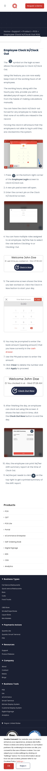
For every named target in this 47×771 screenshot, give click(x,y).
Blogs (4, 677)
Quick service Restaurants (12, 589)
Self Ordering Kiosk (13, 542)
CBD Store (5, 607)
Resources (9, 644)
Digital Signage (11, 548)
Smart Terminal (8, 701)
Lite (3, 693)
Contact (5, 670)
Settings (19, 761)
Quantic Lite (6, 631)
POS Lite (8, 523)
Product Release (8, 654)
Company (9, 660)
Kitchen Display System (11, 704)
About (4, 666)
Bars (3, 592)
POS (35, 31)
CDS (7, 560)
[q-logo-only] (15, 6)
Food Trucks (6, 599)
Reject (23, 765)
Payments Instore (13, 625)
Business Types (11, 579)
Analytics (9, 566)
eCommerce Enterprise (15, 535)
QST (7, 517)
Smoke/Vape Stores (9, 611)
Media (4, 674)
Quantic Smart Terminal (11, 634)
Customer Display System (12, 708)
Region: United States (11, 723)
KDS (6, 554)
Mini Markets (6, 618)
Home (7, 31)
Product (27, 31)
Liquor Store (6, 615)
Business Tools (11, 684)
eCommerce (7, 697)
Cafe (4, 596)
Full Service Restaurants (11, 585)
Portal (7, 529)
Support (16, 31)
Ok (8, 765)
